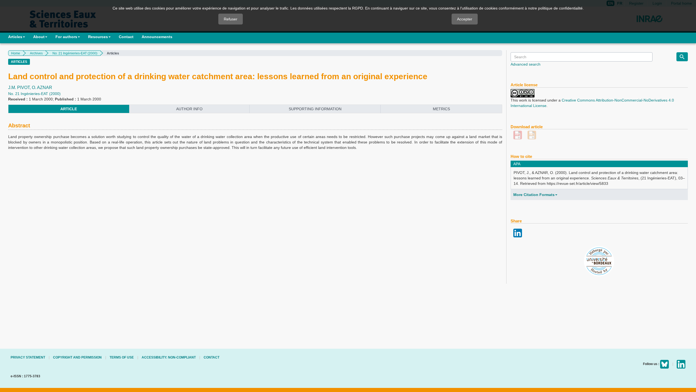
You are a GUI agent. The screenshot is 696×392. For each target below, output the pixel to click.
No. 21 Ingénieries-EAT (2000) (74, 53)
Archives (36, 53)
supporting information (315, 109)
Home (15, 53)
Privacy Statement (28, 357)
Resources (98, 37)
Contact (126, 37)
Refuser (230, 19)
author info (189, 109)
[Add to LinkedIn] (517, 233)
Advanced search (525, 64)
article (68, 109)
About (39, 37)
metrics (441, 109)
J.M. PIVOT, (20, 87)
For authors (66, 37)
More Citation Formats (534, 194)
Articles (15, 37)
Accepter (464, 19)
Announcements (157, 37)
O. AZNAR (42, 87)
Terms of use (122, 357)
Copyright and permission (77, 357)
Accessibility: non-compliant (169, 357)
